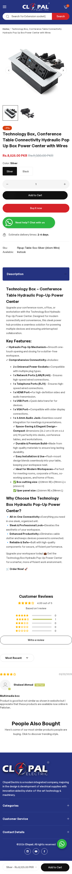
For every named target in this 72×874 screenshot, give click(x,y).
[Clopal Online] (36, 7)
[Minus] (7, 184)
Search (61, 16)
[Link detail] (27, 851)
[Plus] (65, 184)
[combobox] (36, 16)
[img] (8, 674)
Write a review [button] (36, 639)
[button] (63, 70)
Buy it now (36, 208)
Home (6, 29)
